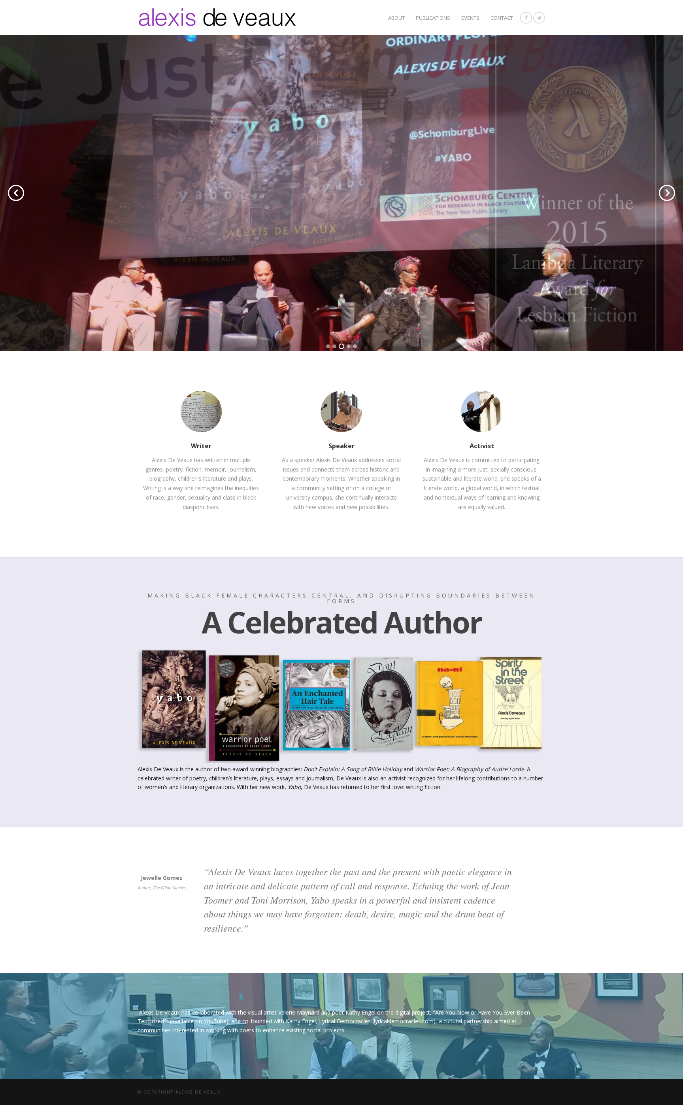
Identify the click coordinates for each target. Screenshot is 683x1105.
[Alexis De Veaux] (539, 18)
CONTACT (502, 17)
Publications (433, 17)
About (396, 17)
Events (470, 17)
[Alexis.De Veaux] (526, 18)
